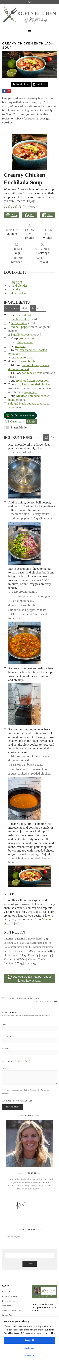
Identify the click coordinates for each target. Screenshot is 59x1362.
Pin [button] (32, 215)
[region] (29, 1339)
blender (15, 289)
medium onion (20, 319)
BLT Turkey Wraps (44, 1002)
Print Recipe (41, 84)
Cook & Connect (8, 1301)
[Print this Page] (18, 91)
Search (30, 1264)
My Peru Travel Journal (11, 1311)
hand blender (19, 285)
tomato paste (25, 357)
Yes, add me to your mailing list (18, 1101)
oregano (20, 346)
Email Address (8, 1036)
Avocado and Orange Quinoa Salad (22, 998)
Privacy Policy (7, 1315)
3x (43, 308)
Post (50, 215)
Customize (29, 1348)
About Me (6, 1292)
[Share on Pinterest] (9, 91)
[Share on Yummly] (13, 91)
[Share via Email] (22, 91)
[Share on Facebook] (4, 91)
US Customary (12, 308)
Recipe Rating (7, 1062)
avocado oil (24, 315)
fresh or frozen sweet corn (32, 380)
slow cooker (18, 293)
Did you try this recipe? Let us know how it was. (31, 978)
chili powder (25, 342)
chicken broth (26, 361)
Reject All (29, 1356)
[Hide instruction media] (52, 437)
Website (5, 1048)
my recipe (30, 392)
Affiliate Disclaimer (10, 1296)
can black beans (32, 373)
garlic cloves (21, 334)
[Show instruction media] (46, 437)
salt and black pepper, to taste (27, 403)
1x (33, 308)
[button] (5, 206)
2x (38, 308)
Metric (25, 308)
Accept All (29, 1340)
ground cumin (27, 338)
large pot (16, 282)
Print (14, 215)
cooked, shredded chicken (34, 384)
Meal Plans (6, 1306)
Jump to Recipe (22, 84)
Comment (6, 1068)
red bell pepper (20, 327)
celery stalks (19, 323)
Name (4, 1024)
